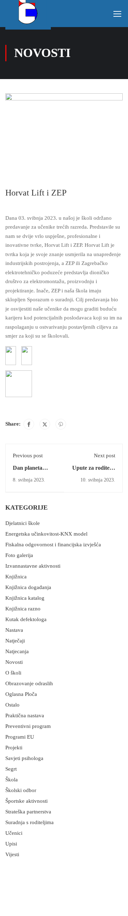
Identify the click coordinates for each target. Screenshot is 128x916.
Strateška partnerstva (28, 811)
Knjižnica (16, 576)
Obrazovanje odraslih (29, 683)
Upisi (11, 844)
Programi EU (19, 737)
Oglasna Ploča (21, 694)
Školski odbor (20, 790)
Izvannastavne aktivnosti (32, 566)
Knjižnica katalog (24, 598)
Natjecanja (17, 651)
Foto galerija (19, 555)
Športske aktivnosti (26, 801)
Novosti (14, 662)
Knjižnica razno (23, 608)
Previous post (28, 455)
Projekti (13, 747)
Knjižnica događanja (28, 587)
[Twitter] (44, 424)
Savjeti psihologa (24, 758)
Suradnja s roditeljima (29, 822)
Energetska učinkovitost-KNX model (46, 534)
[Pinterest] (60, 424)
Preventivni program (28, 726)
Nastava (14, 630)
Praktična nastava (24, 715)
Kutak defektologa (26, 619)
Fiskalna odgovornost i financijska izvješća (53, 544)
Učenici (13, 833)
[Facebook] (28, 424)
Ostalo (12, 705)
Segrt (11, 769)
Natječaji (15, 641)
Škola (11, 779)
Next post (104, 455)
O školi (13, 673)
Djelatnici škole (22, 523)
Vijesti (12, 854)
